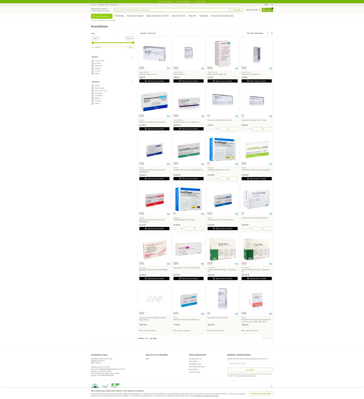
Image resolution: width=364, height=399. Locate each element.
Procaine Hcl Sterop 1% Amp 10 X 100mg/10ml (152, 220)
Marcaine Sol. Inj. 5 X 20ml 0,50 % (186, 268)
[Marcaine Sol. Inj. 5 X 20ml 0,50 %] (188, 249)
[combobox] (172, 10)
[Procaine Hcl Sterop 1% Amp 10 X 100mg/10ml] (154, 199)
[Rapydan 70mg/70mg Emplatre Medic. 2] (154, 249)
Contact (93, 5)
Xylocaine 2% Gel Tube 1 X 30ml (220, 120)
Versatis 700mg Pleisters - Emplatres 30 (256, 270)
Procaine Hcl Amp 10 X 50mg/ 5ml (186, 319)
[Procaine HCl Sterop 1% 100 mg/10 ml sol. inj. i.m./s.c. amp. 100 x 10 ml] (256, 299)
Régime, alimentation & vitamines (157, 16)
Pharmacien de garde (197, 366)
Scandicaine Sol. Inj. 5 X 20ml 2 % (186, 122)
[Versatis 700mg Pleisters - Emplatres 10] (222, 249)
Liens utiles (193, 361)
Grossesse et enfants (178, 16)
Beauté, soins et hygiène (135, 16)
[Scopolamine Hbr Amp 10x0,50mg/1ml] (188, 149)
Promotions (120, 16)
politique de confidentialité (246, 376)
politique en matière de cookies (206, 396)
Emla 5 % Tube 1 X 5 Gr (148, 74)
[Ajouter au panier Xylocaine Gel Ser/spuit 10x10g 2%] (262, 228)
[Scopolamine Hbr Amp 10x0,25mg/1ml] (256, 149)
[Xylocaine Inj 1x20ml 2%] (222, 54)
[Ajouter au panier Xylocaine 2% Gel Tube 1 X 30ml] (228, 128)
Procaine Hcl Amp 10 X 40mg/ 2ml (152, 122)
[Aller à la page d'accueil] (100, 10)
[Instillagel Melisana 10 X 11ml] (222, 149)
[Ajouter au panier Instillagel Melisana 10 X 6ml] (194, 228)
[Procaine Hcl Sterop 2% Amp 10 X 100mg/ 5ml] (154, 149)
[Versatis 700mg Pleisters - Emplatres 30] (256, 249)
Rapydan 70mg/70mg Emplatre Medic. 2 (153, 270)
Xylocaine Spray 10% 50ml (218, 317)
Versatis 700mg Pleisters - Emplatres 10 (222, 270)
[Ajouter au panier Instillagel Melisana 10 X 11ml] (228, 178)
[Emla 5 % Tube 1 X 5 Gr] (154, 54)
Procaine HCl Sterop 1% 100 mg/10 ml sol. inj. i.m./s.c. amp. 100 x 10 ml (256, 320)
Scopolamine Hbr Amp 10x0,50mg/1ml (188, 170)
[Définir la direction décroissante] (272, 33)
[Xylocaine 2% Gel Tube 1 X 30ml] (222, 101)
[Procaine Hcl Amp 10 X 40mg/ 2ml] (154, 101)
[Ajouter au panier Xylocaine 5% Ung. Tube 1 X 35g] (262, 128)
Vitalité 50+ (192, 16)
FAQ (147, 359)
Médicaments (102, 20)
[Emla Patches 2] (188, 54)
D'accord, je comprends (261, 393)
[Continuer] (271, 338)
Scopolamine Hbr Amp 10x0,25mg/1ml (256, 170)
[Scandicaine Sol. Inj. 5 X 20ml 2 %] (188, 101)
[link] (264, 338)
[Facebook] (271, 386)
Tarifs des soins (194, 372)
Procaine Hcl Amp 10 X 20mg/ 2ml (220, 219)
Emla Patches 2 (179, 74)
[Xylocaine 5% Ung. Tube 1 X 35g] (256, 101)
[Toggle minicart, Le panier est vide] (264, 10)
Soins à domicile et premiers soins (222, 16)
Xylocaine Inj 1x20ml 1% (251, 74)
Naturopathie (203, 16)
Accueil (93, 20)
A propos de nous (195, 359)
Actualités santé (103, 5)
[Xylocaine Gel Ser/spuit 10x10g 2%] (256, 199)
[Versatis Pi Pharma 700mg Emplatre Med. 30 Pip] (154, 299)
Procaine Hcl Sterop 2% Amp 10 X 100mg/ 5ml (152, 171)
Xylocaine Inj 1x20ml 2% (217, 74)
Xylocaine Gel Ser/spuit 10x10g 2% (255, 218)
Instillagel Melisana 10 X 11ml (219, 170)
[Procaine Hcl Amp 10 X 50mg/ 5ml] (188, 299)
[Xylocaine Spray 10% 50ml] (222, 299)
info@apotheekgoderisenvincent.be (111, 369)
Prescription (114, 5)
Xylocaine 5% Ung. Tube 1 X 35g (254, 120)
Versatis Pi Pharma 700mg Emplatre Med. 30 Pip (153, 318)
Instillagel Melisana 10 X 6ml (184, 219)
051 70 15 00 (104, 367)
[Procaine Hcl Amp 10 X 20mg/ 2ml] (222, 199)
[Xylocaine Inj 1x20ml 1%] (256, 54)
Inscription (250, 370)
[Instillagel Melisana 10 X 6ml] (188, 199)
